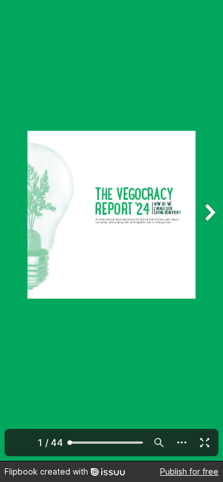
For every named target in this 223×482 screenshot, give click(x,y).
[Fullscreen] (204, 442)
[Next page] (209, 230)
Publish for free (189, 471)
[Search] (159, 442)
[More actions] (181, 442)
